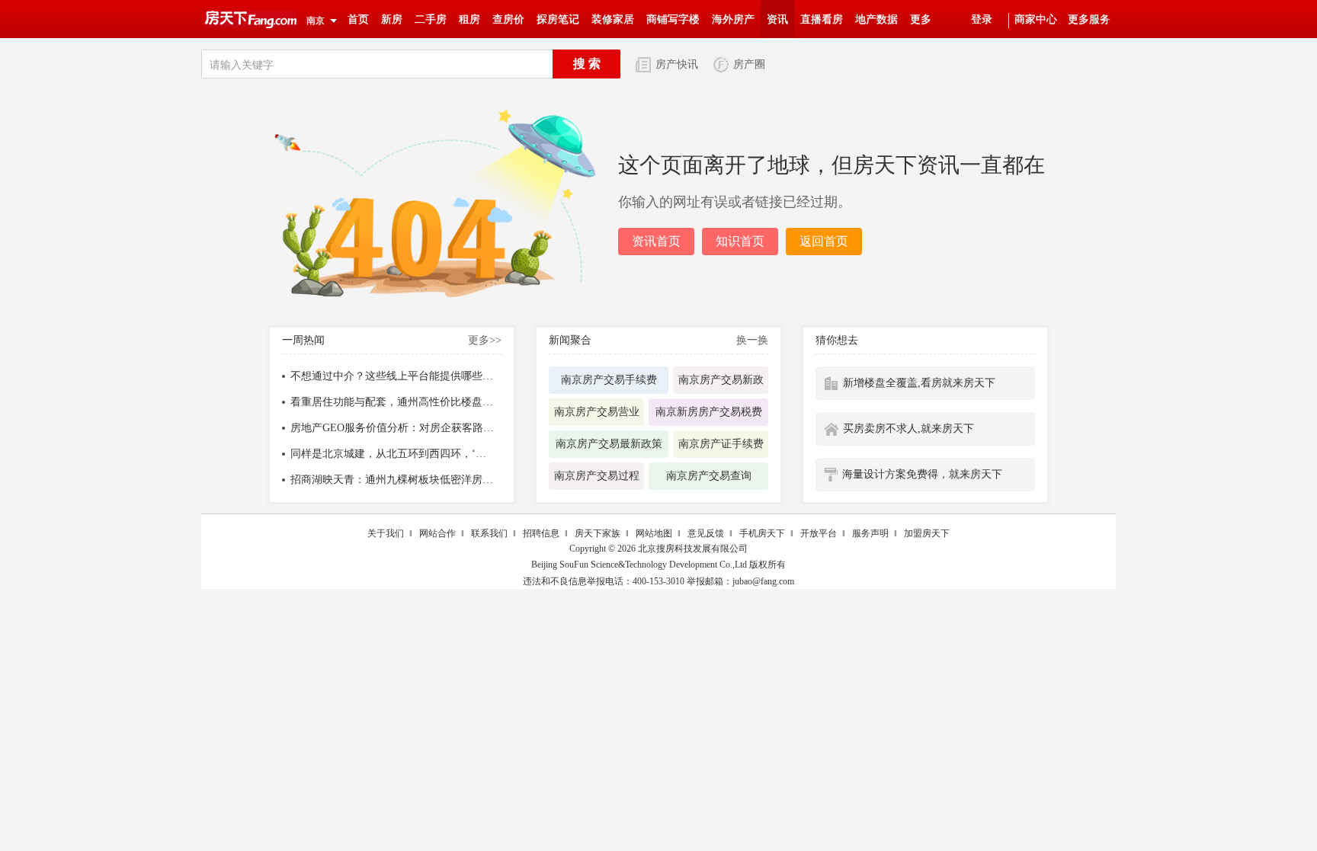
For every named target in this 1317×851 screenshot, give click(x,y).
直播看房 (821, 19)
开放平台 (818, 533)
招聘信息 (541, 533)
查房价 (508, 19)
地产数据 (876, 19)
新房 (391, 19)
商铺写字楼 (673, 19)
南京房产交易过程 (596, 475)
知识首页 (740, 241)
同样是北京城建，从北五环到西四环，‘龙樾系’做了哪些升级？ (393, 454)
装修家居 (612, 19)
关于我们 (385, 533)
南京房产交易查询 (708, 475)
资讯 (777, 19)
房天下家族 (597, 533)
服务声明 (870, 533)
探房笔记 (558, 19)
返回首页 (823, 241)
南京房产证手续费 (721, 443)
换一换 (752, 340)
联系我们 (489, 533)
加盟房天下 (927, 533)
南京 (315, 20)
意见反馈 (705, 533)
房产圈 (749, 64)
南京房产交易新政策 (721, 384)
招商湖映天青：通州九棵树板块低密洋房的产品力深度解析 (393, 480)
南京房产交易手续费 (609, 380)
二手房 (431, 19)
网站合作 (437, 533)
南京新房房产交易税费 (708, 412)
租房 (469, 19)
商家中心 (1035, 19)
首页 (358, 19)
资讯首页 (656, 241)
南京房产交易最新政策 (609, 443)
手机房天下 (762, 533)
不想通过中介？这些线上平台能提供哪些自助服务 (393, 376)
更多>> (484, 340)
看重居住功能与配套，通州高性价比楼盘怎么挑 (393, 402)
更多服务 (1089, 19)
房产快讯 (676, 64)
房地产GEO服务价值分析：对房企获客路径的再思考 (393, 428)
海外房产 (733, 19)
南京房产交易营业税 (596, 416)
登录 (981, 19)
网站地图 (654, 533)
